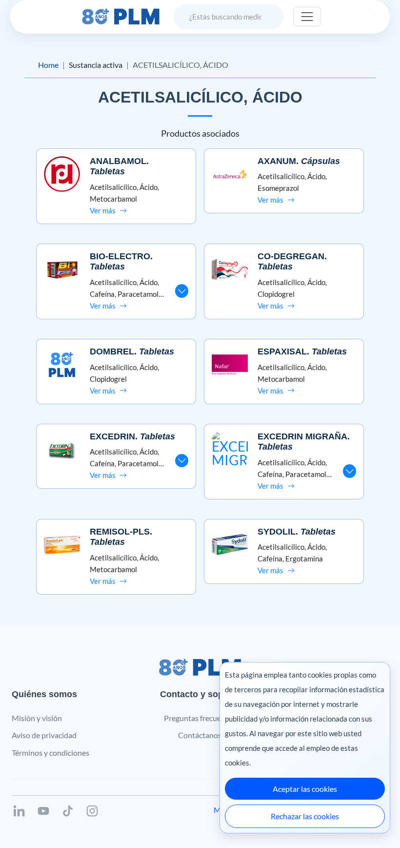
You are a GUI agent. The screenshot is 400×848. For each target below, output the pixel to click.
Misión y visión (37, 718)
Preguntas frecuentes (200, 718)
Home (48, 64)
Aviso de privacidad (44, 735)
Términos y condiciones (50, 752)
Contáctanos (199, 735)
